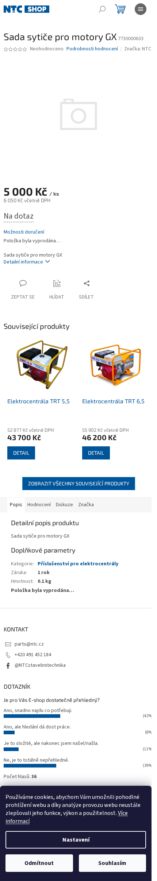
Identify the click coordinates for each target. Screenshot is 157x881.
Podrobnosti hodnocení (92, 49)
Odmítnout (39, 863)
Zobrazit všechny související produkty (78, 483)
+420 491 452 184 (33, 654)
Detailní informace (23, 262)
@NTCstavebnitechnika (40, 665)
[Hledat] (102, 9)
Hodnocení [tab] (39, 504)
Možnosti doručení (24, 232)
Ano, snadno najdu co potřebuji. (38, 710)
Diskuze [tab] (64, 504)
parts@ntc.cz (29, 644)
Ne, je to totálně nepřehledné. (36, 760)
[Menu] (140, 9)
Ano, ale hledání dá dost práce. (37, 727)
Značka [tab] (86, 504)
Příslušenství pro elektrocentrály (78, 564)
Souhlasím (112, 863)
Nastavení (75, 840)
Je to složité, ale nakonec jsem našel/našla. (51, 743)
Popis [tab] (16, 504)
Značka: (137, 49)
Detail (21, 453)
